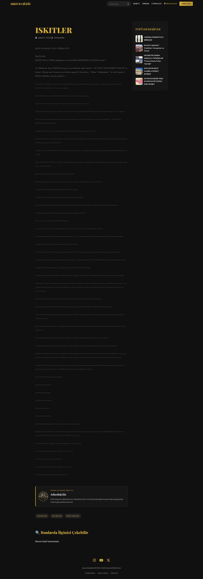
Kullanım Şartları (103, 573)
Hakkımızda (114, 573)
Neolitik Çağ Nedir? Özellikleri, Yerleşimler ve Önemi (154, 48)
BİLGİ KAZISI (171, 4)
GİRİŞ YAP (186, 4)
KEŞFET (136, 4)
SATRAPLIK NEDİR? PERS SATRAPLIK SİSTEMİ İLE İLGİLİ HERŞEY (153, 81)
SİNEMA (145, 4)
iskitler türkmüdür (72, 516)
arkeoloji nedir (42, 516)
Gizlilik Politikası (90, 573)
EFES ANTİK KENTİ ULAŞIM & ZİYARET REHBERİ (151, 71)
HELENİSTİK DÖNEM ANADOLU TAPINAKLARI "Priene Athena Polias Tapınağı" (153, 59)
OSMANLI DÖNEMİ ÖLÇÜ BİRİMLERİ (153, 38)
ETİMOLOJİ (157, 4)
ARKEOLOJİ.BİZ (20, 4)
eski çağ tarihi (57, 516)
